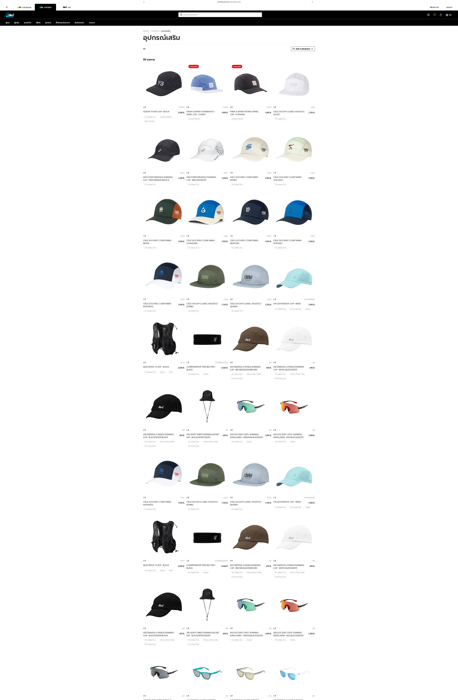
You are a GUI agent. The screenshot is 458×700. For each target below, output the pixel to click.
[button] (303, 48)
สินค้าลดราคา (79, 22)
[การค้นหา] (181, 15)
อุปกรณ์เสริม (165, 31)
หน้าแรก (146, 31)
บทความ (449, 7)
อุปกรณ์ (48, 22)
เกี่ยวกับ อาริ (434, 7)
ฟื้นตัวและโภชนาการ (63, 22)
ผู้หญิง (16, 22)
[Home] (7, 7)
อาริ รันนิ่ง (155, 31)
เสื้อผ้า (38, 22)
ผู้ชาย (8, 22)
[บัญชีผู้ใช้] (428, 15)
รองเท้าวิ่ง (27, 22)
